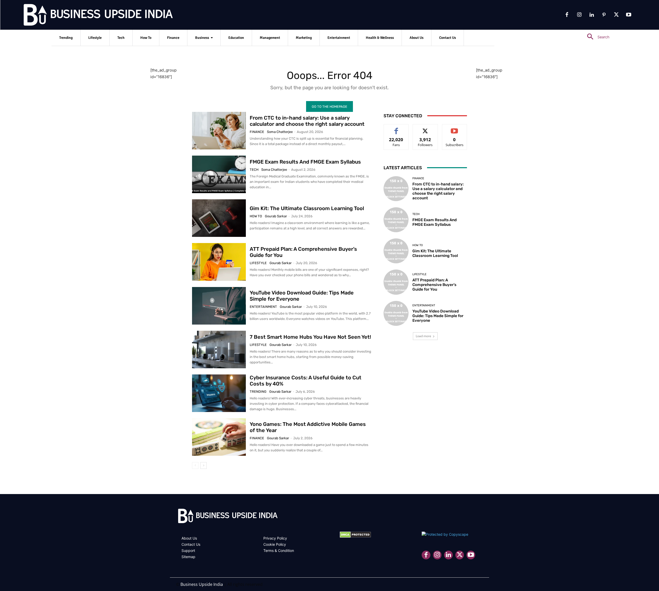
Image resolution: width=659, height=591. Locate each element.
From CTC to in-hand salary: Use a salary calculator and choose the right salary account (307, 121)
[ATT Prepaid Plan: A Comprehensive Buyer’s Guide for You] (219, 262)
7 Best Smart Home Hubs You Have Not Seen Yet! (310, 337)
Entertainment (263, 306)
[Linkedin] (591, 15)
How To (256, 216)
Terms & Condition (278, 550)
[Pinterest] (604, 15)
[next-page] (203, 465)
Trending (258, 391)
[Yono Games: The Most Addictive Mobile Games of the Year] (219, 437)
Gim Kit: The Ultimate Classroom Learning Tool (307, 208)
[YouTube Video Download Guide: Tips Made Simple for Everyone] (219, 306)
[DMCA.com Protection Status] (355, 536)
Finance (257, 131)
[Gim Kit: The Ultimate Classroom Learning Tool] (219, 218)
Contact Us (190, 544)
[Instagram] (579, 15)
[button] (596, 37)
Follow (425, 128)
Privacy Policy (275, 538)
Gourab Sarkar (276, 216)
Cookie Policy (274, 544)
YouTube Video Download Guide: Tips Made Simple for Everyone (437, 316)
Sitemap (188, 556)
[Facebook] (567, 15)
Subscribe (454, 128)
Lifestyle (258, 263)
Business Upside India (201, 584)
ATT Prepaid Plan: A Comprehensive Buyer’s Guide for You (434, 285)
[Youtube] (629, 15)
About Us (189, 538)
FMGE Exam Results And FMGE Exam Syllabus (305, 162)
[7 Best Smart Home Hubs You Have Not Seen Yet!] (219, 349)
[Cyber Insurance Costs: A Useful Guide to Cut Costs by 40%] (219, 393)
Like (396, 128)
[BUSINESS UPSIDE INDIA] (85, 16)
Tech (254, 169)
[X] (616, 15)
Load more (423, 336)
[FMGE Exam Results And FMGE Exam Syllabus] (219, 174)
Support (188, 550)
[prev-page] (195, 465)
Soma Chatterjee (280, 132)
